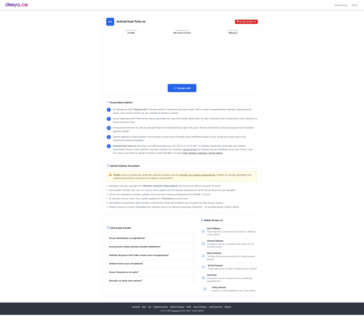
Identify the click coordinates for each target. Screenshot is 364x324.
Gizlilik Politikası (177, 306)
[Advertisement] (182, 60)
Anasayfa (136, 306)
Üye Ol (354, 5)
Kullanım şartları (160, 306)
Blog (144, 306)
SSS (149, 306)
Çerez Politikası (200, 306)
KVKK (188, 306)
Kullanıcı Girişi (340, 5)
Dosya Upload (198, 310)
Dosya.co (176, 310)
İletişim (228, 306)
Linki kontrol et (216, 306)
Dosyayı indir (184, 88)
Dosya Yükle (185, 310)
